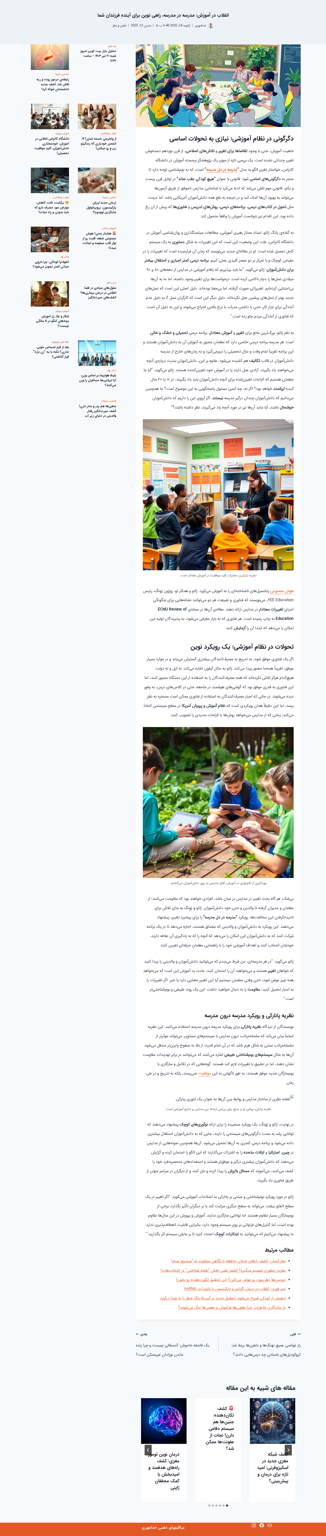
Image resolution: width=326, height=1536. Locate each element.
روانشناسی (105, 133)
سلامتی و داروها (62, 74)
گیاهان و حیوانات (109, 401)
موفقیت (204, 1073)
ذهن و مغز (119, 25)
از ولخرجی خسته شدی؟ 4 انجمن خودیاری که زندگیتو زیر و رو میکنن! (98, 143)
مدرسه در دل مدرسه (221, 169)
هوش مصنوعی (282, 591)
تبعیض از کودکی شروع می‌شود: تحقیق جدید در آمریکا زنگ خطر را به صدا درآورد (223, 1298)
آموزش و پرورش (62, 133)
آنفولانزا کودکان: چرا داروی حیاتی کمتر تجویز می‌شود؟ (51, 265)
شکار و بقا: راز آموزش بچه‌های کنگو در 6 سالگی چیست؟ (52, 321)
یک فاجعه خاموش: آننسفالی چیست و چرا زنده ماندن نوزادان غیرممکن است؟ (172, 1345)
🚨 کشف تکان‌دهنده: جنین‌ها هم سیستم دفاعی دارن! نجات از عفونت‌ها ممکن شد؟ (220, 1428)
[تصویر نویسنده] (211, 25)
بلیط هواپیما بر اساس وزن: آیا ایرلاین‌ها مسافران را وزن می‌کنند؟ (97, 380)
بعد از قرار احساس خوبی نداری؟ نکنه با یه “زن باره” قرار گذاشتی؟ (51, 352)
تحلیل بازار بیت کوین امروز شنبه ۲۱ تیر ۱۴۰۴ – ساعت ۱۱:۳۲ (98, 56)
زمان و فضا (111, 283)
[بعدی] (148, 1450)
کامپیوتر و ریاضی (109, 228)
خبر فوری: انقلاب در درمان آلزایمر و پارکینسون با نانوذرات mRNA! (235, 1289)
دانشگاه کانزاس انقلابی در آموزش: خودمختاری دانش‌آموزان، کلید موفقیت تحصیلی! (51, 146)
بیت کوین (112, 46)
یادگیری (243, 575)
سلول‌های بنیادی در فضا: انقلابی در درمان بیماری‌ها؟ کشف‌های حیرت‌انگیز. (98, 292)
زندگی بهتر (65, 256)
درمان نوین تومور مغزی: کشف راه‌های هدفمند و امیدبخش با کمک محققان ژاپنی (163, 1471)
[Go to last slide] (288, 1450)
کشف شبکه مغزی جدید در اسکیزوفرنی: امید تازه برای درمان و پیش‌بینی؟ (272, 1467)
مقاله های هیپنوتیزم (60, 342)
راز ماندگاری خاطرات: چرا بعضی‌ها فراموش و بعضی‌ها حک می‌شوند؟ (232, 1307)
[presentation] (272, 1421)
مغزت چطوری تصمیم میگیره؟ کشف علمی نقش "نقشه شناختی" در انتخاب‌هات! (223, 1270)
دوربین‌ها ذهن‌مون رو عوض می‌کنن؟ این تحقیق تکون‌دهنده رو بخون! (231, 1280)
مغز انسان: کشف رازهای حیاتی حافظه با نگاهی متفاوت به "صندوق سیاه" (228, 1261)
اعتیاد (114, 133)
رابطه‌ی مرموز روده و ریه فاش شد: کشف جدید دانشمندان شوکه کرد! (52, 84)
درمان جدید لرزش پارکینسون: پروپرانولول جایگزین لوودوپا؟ (101, 207)
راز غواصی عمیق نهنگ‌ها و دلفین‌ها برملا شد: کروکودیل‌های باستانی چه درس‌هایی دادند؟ (266, 1345)
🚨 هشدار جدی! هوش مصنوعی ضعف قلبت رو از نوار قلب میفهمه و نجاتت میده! (99, 241)
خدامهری (200, 25)
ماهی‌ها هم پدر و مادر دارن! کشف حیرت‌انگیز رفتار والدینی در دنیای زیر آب (97, 411)
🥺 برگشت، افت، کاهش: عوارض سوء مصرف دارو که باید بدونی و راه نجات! (51, 207)
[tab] (227, 1505)
